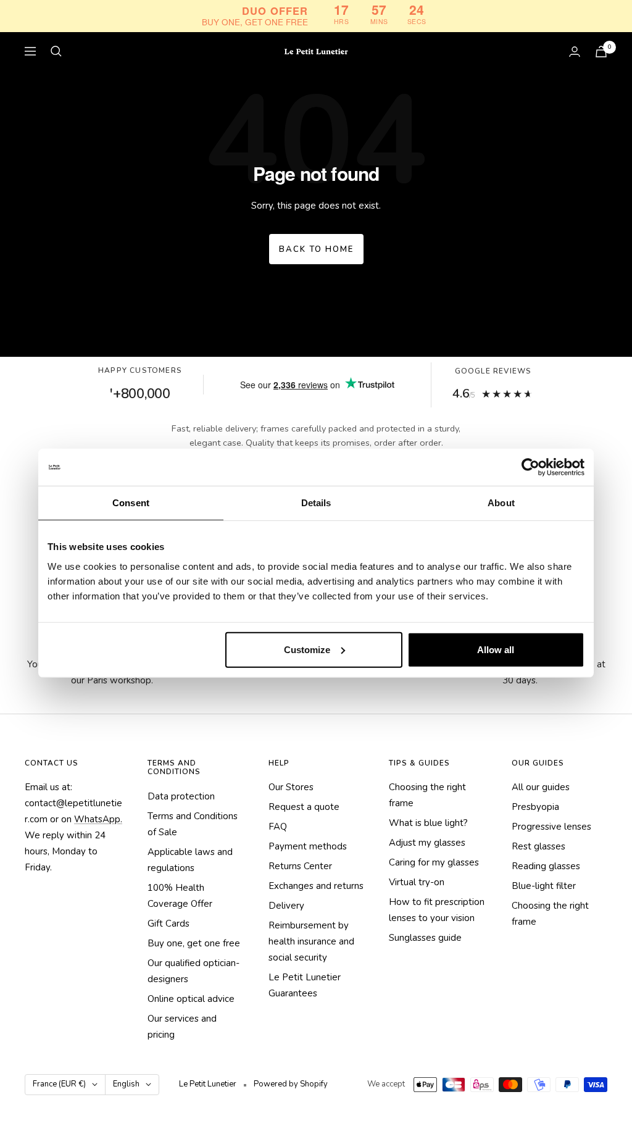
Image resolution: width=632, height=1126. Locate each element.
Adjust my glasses (427, 842)
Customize (307, 649)
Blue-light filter (544, 886)
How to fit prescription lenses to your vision (436, 910)
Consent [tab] (130, 503)
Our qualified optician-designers (193, 971)
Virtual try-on (416, 882)
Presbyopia (535, 807)
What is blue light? (428, 823)
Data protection (181, 796)
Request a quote (303, 807)
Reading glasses (546, 866)
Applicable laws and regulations (190, 860)
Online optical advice (191, 999)
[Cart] (601, 51)
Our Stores (291, 787)
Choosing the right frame (427, 795)
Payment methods (307, 846)
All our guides (541, 787)
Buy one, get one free (194, 943)
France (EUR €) (59, 1084)
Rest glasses (538, 846)
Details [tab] (316, 503)
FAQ (277, 826)
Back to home (316, 249)
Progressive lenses (551, 826)
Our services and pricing (182, 1026)
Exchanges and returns (316, 886)
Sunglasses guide (425, 938)
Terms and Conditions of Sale (193, 824)
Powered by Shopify (291, 1084)
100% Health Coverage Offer (180, 896)
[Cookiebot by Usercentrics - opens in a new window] (530, 467)
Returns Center (300, 866)
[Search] (56, 51)
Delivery (286, 905)
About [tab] (501, 503)
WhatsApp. (98, 819)
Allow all (495, 649)
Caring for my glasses (434, 862)
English (126, 1084)
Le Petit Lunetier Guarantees (304, 985)
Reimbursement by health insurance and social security (311, 941)
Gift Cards (168, 923)
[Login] (574, 51)
